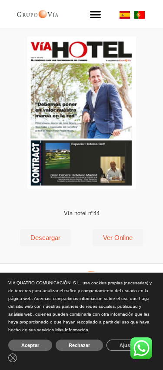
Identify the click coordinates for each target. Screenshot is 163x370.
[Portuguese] (139, 16)
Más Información (71, 329)
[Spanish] (125, 16)
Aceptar (30, 345)
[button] (95, 14)
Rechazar (79, 345)
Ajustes (128, 345)
